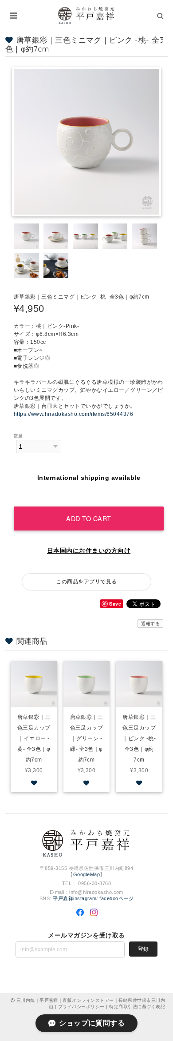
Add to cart (88, 518)
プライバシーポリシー (81, 1006)
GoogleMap (86, 874)
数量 (18, 435)
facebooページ (116, 898)
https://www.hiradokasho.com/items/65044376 (73, 414)
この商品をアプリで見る (86, 581)
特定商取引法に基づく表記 (137, 1006)
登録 (143, 949)
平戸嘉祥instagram (74, 898)
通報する (150, 623)
